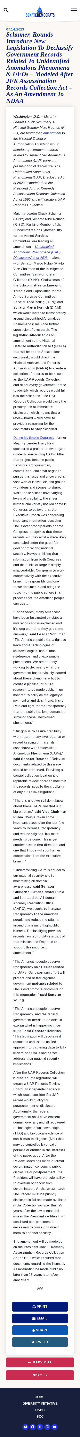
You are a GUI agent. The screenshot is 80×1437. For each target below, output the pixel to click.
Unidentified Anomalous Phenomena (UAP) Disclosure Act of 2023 (37, 252)
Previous (42, 1362)
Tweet (42, 1342)
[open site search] (6, 10)
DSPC (40, 1410)
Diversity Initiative (40, 1403)
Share (42, 1330)
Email (42, 1318)
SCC (40, 1416)
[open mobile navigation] (74, 10)
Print (42, 1306)
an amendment (49, 133)
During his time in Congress (33, 437)
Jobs (40, 1397)
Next (37, 1375)
